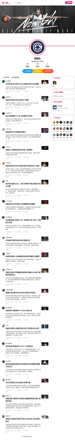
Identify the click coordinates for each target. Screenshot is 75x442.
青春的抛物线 (9, 290)
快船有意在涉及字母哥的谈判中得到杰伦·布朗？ (23, 166)
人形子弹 (8, 129)
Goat (7, 325)
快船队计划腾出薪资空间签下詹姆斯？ (20, 150)
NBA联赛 (59, 106)
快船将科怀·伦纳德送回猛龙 (16, 132)
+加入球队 (48, 71)
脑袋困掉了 (9, 380)
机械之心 (8, 396)
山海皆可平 (9, 113)
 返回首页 (69, 2)
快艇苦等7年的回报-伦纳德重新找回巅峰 (20, 204)
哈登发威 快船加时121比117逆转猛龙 (19, 346)
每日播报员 (9, 217)
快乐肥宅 (8, 361)
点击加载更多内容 (26, 436)
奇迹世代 (8, 416)
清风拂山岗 (9, 269)
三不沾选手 (9, 201)
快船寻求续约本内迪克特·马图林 (17, 100)
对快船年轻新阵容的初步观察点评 (18, 240)
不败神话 (8, 163)
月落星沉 (8, 253)
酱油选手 (8, 97)
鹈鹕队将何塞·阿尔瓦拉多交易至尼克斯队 (21, 292)
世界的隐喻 (9, 237)
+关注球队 (28, 71)
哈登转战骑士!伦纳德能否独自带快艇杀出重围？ (23, 256)
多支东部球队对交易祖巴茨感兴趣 (18, 382)
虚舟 (61, 137)
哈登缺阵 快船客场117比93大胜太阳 (19, 310)
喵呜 (7, 181)
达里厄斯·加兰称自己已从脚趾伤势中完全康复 (22, 84)
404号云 (8, 147)
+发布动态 (38, 71)
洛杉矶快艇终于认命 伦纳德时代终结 (19, 116)
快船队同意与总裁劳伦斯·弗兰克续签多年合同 (22, 328)
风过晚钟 (8, 81)
